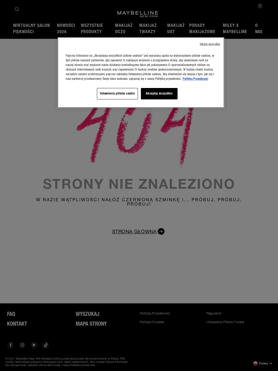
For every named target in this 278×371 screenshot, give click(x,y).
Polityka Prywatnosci (195, 79)
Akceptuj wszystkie (159, 93)
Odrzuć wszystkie (210, 44)
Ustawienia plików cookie (117, 93)
